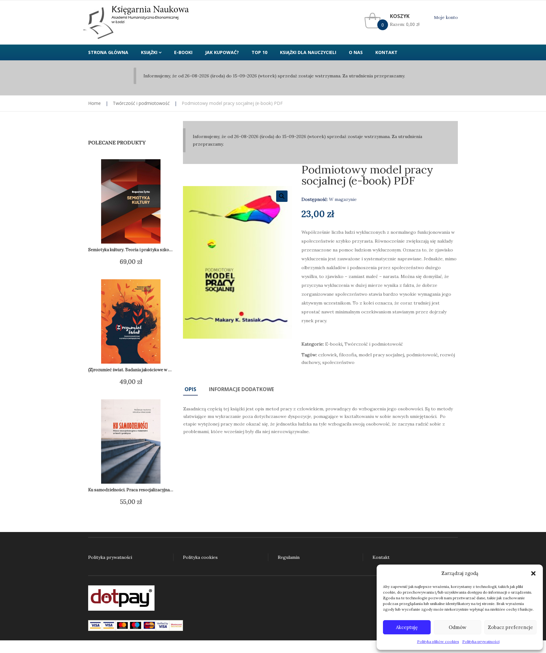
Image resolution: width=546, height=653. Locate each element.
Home (94, 103)
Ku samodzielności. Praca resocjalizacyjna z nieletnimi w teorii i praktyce (159, 490)
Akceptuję (407, 627)
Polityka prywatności (481, 641)
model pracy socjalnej (381, 355)
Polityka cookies (200, 557)
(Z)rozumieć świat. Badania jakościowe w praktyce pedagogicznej (151, 369)
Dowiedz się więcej (125, 261)
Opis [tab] (190, 389)
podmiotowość (422, 355)
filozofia (347, 355)
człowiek (327, 355)
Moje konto (446, 17)
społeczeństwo (338, 362)
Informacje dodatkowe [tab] (241, 389)
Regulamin (289, 557)
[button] (533, 573)
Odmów (457, 627)
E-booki (333, 344)
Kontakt (381, 557)
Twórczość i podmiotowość (141, 103)
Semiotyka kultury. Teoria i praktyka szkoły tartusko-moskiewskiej (153, 249)
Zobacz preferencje (510, 627)
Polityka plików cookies (438, 641)
